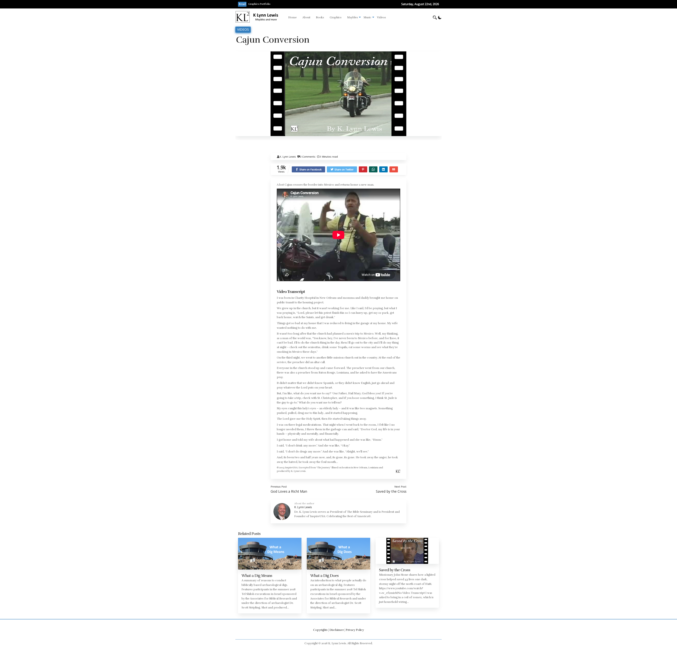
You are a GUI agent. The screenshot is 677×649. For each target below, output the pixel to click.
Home (292, 17)
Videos (381, 17)
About (306, 17)
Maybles (352, 17)
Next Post (400, 486)
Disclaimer (337, 630)
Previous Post (279, 486)
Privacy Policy (355, 630)
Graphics (335, 17)
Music (367, 17)
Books (320, 17)
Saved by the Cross (391, 491)
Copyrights (320, 630)
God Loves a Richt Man (289, 491)
